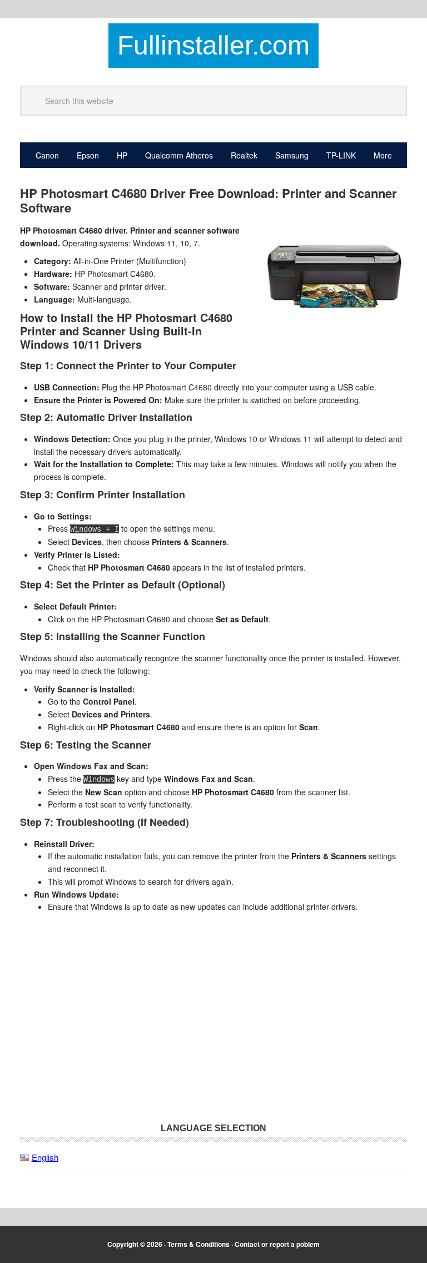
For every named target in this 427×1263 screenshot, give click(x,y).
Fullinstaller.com (213, 45)
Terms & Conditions (198, 1244)
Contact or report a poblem (277, 1244)
